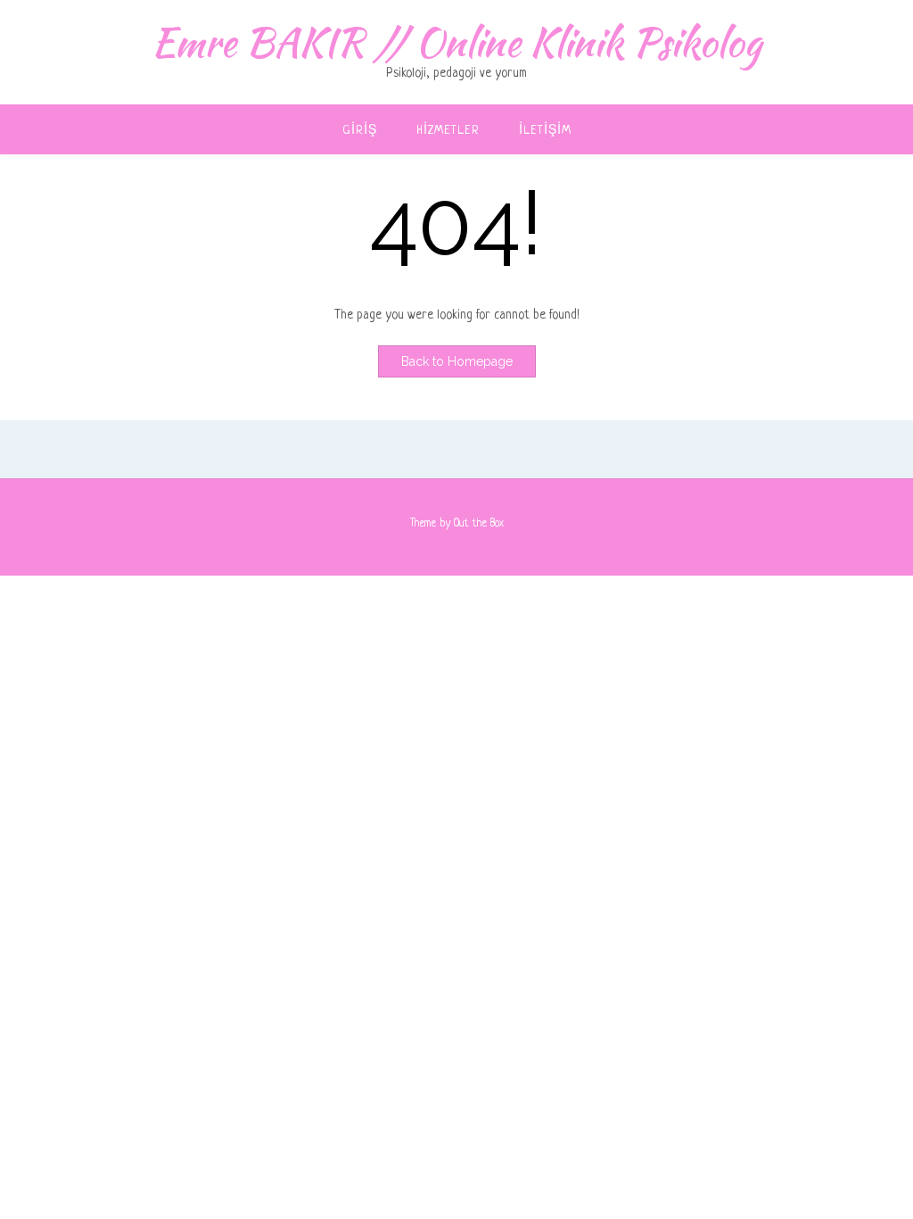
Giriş (359, 130)
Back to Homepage (457, 361)
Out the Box (479, 524)
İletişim (545, 130)
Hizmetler (448, 130)
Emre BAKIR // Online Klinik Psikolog (456, 42)
